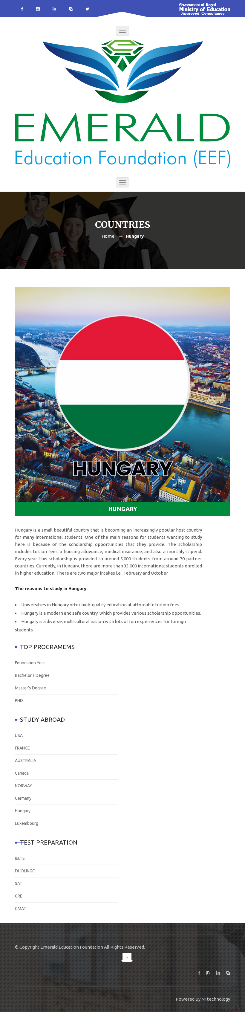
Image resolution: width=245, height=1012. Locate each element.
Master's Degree (30, 688)
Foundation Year (30, 662)
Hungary (22, 810)
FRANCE (22, 748)
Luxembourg (26, 823)
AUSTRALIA (25, 760)
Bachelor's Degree (32, 675)
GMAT (20, 908)
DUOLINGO (25, 870)
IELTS (20, 858)
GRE (18, 896)
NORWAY (23, 785)
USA (19, 735)
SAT (18, 883)
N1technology (215, 999)
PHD (19, 700)
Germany (23, 798)
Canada (22, 773)
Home (108, 236)
